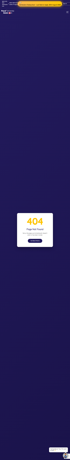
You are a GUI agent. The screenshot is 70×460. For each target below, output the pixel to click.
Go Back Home (35, 241)
